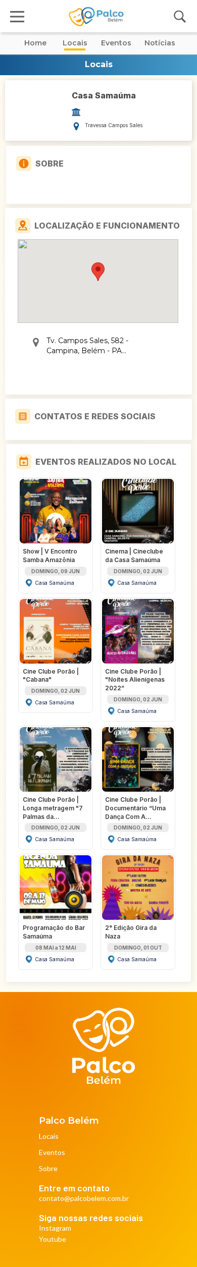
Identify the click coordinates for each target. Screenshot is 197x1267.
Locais (49, 1136)
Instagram (55, 1228)
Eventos (52, 1152)
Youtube (52, 1239)
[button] (98, 271)
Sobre (48, 1169)
